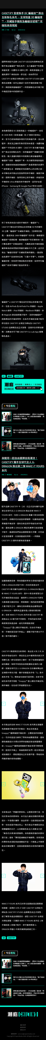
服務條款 (23, 1027)
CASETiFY (19, 376)
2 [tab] (23, 721)
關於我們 (23, 1025)
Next (42, 704)
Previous (4, 704)
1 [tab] (20, 721)
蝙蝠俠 (10, 376)
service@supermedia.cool (26, 1034)
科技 (8, 30)
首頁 (3, 30)
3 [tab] (26, 721)
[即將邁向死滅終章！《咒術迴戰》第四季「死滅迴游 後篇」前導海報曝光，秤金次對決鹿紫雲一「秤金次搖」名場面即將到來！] (6, 446)
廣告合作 (23, 1030)
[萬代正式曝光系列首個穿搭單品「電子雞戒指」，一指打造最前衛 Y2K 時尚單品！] (6, 431)
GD (4, 938)
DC (4, 376)
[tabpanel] (23, 705)
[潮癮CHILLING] (23, 1014)
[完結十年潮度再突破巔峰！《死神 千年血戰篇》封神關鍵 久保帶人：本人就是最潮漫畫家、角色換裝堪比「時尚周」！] (6, 416)
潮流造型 (9, 474)
